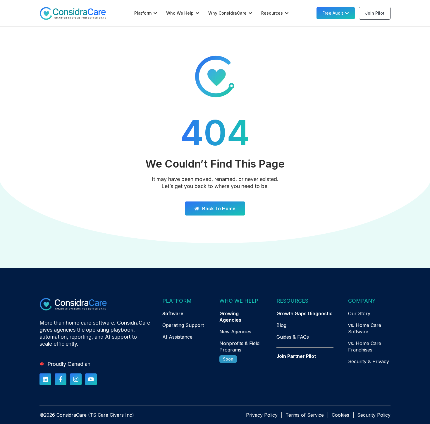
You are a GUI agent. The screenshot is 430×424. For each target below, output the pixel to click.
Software (172, 313)
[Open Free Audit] (347, 13)
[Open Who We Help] (197, 13)
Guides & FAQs (292, 337)
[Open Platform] (155, 13)
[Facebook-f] (60, 379)
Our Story (359, 313)
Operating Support (183, 325)
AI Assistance (177, 337)
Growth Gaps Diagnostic (304, 313)
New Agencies (235, 332)
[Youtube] (91, 379)
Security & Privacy (368, 361)
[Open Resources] (287, 13)
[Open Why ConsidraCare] (250, 13)
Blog (281, 325)
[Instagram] (76, 379)
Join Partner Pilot (296, 356)
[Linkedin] (45, 379)
